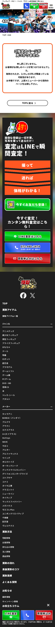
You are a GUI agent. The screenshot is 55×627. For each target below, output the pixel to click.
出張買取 (6, 542)
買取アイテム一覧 (10, 316)
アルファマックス (10, 454)
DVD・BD (6, 383)
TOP (4, 303)
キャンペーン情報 (10, 601)
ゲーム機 (6, 375)
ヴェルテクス (8, 526)
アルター (6, 450)
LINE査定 (34, 5)
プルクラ (6, 422)
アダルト (6, 399)
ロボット (6, 359)
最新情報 (6, 596)
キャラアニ (7, 414)
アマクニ (6, 426)
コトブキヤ (7, 478)
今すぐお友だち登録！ (32, 204)
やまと (5, 446)
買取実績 (7, 575)
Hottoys (6, 438)
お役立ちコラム (10, 606)
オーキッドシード (10, 466)
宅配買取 (6, 538)
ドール (5, 351)
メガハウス (7, 506)
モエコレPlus (8, 510)
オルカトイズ (8, 462)
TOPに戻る (27, 102)
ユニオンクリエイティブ (13, 513)
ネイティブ (7, 498)
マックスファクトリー (12, 501)
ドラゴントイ (8, 490)
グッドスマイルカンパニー (14, 470)
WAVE (5, 442)
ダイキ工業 (7, 486)
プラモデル (7, 367)
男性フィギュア (9, 339)
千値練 (5, 518)
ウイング (6, 458)
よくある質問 (9, 582)
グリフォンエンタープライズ (15, 474)
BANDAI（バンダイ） (12, 418)
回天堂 (5, 521)
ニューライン (8, 494)
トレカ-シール (8, 395)
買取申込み (43, 5)
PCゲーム (6, 379)
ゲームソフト (8, 371)
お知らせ (7, 590)
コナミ (5, 482)
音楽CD (5, 387)
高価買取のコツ (10, 569)
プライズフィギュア (11, 343)
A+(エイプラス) (9, 434)
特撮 (4, 355)
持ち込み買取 (8, 547)
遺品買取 (6, 556)
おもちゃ (6, 347)
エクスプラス (8, 430)
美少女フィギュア (10, 335)
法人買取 (6, 551)
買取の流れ (8, 563)
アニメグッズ (8, 331)
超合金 (5, 363)
